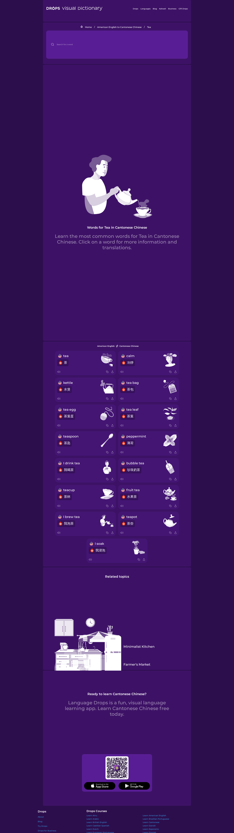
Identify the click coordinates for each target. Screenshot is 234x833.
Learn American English (154, 815)
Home (88, 27)
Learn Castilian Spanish (98, 825)
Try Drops (42, 826)
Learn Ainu (92, 815)
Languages (145, 9)
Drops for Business (47, 830)
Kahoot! (162, 9)
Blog (155, 9)
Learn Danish (149, 825)
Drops (135, 9)
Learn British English (97, 822)
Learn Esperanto (151, 829)
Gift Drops (183, 9)
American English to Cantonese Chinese (119, 27)
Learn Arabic (93, 819)
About (41, 817)
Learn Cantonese (151, 822)
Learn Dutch (93, 829)
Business (172, 9)
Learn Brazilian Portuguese (156, 819)
